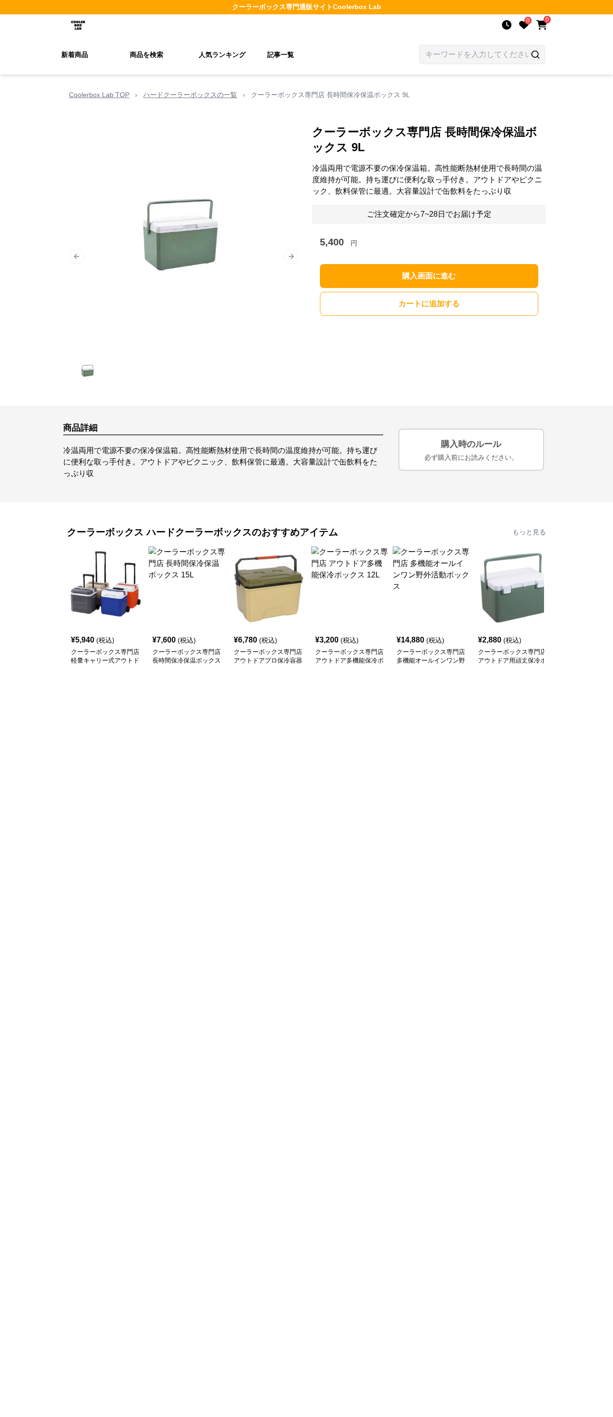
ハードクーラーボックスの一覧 (190, 95)
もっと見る (529, 532)
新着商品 (74, 54)
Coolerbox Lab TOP (99, 95)
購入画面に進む (429, 276)
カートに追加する (429, 303)
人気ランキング (222, 54)
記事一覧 (280, 54)
